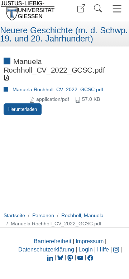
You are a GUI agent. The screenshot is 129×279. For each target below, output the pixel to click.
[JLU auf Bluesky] (60, 257)
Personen (43, 215)
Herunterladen (22, 109)
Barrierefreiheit (52, 241)
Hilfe (103, 249)
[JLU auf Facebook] (90, 257)
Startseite (14, 215)
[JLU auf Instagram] (116, 249)
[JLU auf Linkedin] (50, 257)
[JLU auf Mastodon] (71, 257)
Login (86, 249)
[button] (81, 8)
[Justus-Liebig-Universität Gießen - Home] (29, 10)
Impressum (90, 241)
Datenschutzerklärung (46, 249)
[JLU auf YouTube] (80, 257)
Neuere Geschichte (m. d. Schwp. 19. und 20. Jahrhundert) (64, 34)
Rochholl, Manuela (82, 215)
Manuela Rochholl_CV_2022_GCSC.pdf (58, 89)
